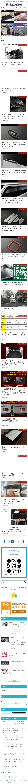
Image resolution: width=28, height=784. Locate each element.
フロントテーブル (20, 759)
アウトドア (17, 732)
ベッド (11, 761)
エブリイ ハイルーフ (17, 742)
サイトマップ (18, 7)
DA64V (23, 721)
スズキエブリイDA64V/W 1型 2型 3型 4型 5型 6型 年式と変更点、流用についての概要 (14, 754)
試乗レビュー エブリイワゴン (8, 766)
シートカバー (5, 751)
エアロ (14, 737)
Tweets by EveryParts (6, 713)
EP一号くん (5, 723)
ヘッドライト (5, 761)
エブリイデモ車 (15, 739)
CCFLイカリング (6, 721)
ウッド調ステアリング (7, 737)
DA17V (13, 721)
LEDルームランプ (6, 732)
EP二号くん (12, 723)
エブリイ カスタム (6, 739)
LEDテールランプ (16, 730)
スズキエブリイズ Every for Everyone (11, 703)
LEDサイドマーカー (6, 730)
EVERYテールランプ (7, 725)
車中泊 (17, 766)
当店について (11, 777)
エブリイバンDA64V (6, 744)
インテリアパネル (6, 735)
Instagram (17, 777)
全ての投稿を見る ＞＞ (14, 681)
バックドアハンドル (21, 757)
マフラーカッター (18, 761)
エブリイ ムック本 (6, 746)
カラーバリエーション (7, 748)
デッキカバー (12, 757)
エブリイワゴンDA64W (16, 746)
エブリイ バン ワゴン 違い (18, 744)
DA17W (18, 721)
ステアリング (5, 757)
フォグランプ (12, 759)
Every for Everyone (20, 723)
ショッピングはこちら (10, 7)
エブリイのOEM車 (21, 737)
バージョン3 (5, 759)
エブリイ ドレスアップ (7, 742)
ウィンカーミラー (15, 735)
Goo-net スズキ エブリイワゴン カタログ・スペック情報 (13, 728)
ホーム (2, 7)
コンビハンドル (16, 748)
